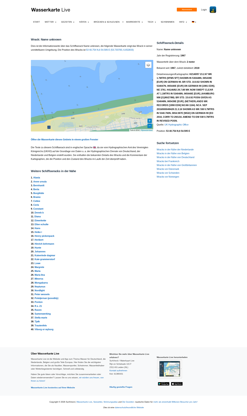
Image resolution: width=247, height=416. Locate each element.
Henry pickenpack (44, 236)
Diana (37, 216)
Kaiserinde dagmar (45, 255)
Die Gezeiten (128, 402)
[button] (49, 127)
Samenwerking (43, 314)
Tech (151, 22)
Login (204, 9)
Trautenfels (41, 325)
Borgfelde (38, 193)
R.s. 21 (38, 306)
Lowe (37, 263)
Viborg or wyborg (44, 329)
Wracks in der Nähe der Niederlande (175, 149)
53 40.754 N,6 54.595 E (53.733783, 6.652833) (110, 50)
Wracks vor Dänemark (168, 169)
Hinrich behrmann (44, 244)
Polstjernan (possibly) (46, 298)
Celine (36, 201)
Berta (36, 189)
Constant (38, 209)
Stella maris (41, 317)
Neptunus (40, 286)
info (182, 22)
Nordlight (40, 290)
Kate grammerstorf (45, 259)
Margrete (39, 267)
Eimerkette (40, 220)
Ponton (39, 302)
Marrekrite (133, 22)
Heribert (39, 240)
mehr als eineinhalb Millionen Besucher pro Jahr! (175, 402)
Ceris (36, 205)
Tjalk (37, 321)
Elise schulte (41, 224)
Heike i (38, 232)
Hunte (38, 247)
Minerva (39, 279)
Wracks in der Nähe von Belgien (173, 153)
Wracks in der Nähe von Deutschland (175, 157)
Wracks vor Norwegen (168, 177)
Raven (38, 310)
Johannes (40, 251)
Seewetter (97, 402)
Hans (37, 228)
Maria (37, 271)
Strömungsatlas (110, 402)
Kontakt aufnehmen (118, 370)
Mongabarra (41, 283)
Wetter (49, 22)
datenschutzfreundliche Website (129, 407)
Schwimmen (167, 22)
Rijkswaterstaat (147, 130)
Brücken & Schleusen (106, 22)
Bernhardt (38, 185)
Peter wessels (42, 294)
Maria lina (40, 275)
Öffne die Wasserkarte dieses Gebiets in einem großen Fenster (64, 139)
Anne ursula (40, 181)
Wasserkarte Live (84, 402)
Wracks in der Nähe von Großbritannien (177, 165)
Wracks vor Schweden (168, 173)
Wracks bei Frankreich (168, 161)
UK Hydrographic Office (177, 124)
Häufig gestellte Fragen (120, 387)
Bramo (37, 197)
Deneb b (39, 212)
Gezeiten (67, 22)
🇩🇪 (193, 22)
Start (36, 22)
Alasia (36, 177)
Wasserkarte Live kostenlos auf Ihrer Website (53, 387)
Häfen (83, 22)
